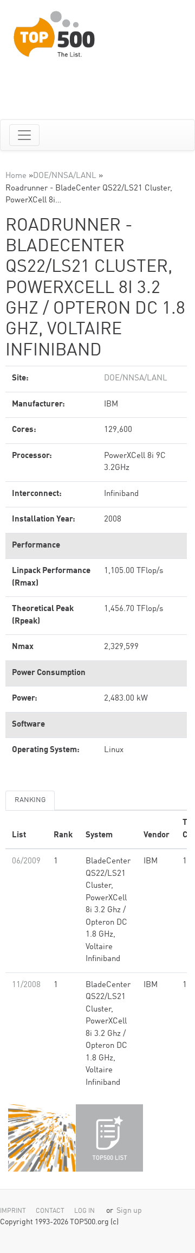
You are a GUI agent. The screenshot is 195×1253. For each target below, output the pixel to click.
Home (16, 176)
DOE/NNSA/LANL (64, 176)
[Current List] (109, 1138)
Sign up (129, 1210)
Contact (50, 1211)
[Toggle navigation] (24, 135)
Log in (84, 1211)
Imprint (13, 1211)
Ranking (30, 800)
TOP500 (41, 1138)
